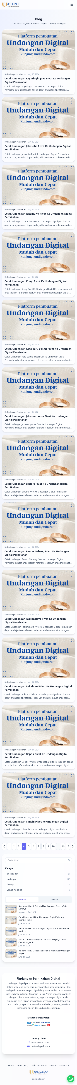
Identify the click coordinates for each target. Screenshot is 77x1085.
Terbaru (55, 899)
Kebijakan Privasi (38, 1065)
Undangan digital (53, 997)
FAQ (26, 1065)
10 (53, 846)
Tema (19, 1065)
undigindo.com (38, 1079)
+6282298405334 (40, 1042)
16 (63, 846)
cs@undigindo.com (40, 1046)
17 (67, 846)
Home (11, 1065)
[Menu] (71, 4)
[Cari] (69, 860)
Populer (22, 899)
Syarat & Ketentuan (59, 1065)
